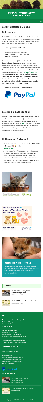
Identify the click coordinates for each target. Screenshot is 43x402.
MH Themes (33, 400)
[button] (40, 21)
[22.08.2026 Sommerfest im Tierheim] (6, 305)
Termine (7, 286)
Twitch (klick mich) (10, 148)
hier (23, 123)
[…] (16, 273)
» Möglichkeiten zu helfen (10, 351)
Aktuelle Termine (9, 373)
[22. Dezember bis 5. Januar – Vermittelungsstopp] (6, 295)
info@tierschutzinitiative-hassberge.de (14, 336)
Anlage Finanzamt (30, 72)
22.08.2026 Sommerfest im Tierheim (24, 301)
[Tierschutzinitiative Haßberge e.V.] (21, 8)
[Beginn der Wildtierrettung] (21, 248)
